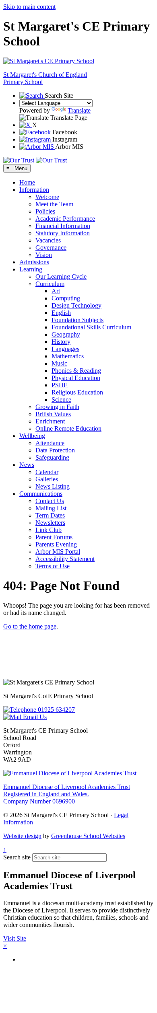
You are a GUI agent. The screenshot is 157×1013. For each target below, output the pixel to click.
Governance (50, 247)
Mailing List (50, 508)
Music (59, 363)
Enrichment (50, 421)
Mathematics (68, 356)
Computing (66, 298)
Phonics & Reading (76, 370)
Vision (43, 254)
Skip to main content (29, 6)
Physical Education (76, 377)
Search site (17, 857)
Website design (22, 835)
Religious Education (77, 392)
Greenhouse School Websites (88, 835)
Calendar (46, 471)
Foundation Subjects (77, 319)
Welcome (47, 196)
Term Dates (50, 515)
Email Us (34, 716)
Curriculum (49, 283)
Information (34, 189)
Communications (40, 493)
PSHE (60, 385)
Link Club (48, 529)
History (61, 341)
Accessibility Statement (65, 558)
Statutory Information (62, 233)
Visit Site (14, 938)
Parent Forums (53, 537)
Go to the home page (29, 626)
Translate (79, 110)
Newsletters (50, 522)
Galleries (46, 479)
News (26, 464)
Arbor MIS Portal (57, 551)
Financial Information (62, 225)
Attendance (49, 443)
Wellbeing (32, 435)
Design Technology (76, 305)
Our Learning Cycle (61, 276)
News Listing (52, 486)
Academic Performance (65, 218)
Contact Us (49, 500)
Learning (30, 269)
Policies (45, 211)
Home (27, 182)
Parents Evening (56, 544)
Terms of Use (52, 566)
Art (56, 291)
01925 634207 (55, 709)
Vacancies (48, 240)
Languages (65, 348)
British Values (53, 414)
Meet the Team (54, 204)
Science (61, 399)
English (61, 312)
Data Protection (55, 450)
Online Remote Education (68, 428)
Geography (66, 334)
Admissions (34, 262)
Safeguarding (52, 457)
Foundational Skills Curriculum (91, 327)
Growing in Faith (57, 406)
